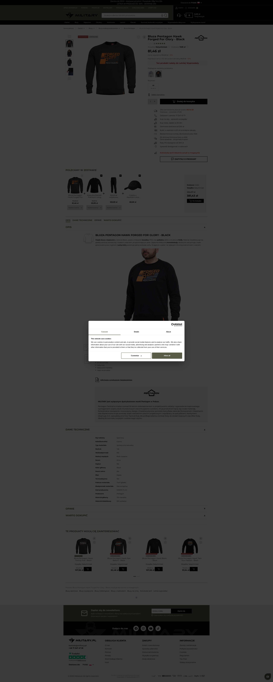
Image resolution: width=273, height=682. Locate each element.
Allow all (167, 355)
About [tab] (168, 332)
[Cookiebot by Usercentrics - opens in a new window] (172, 324)
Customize (135, 355)
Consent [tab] (104, 332)
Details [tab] (136, 332)
